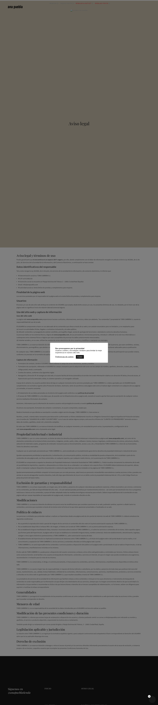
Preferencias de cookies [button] (64, 357)
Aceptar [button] (79, 357)
